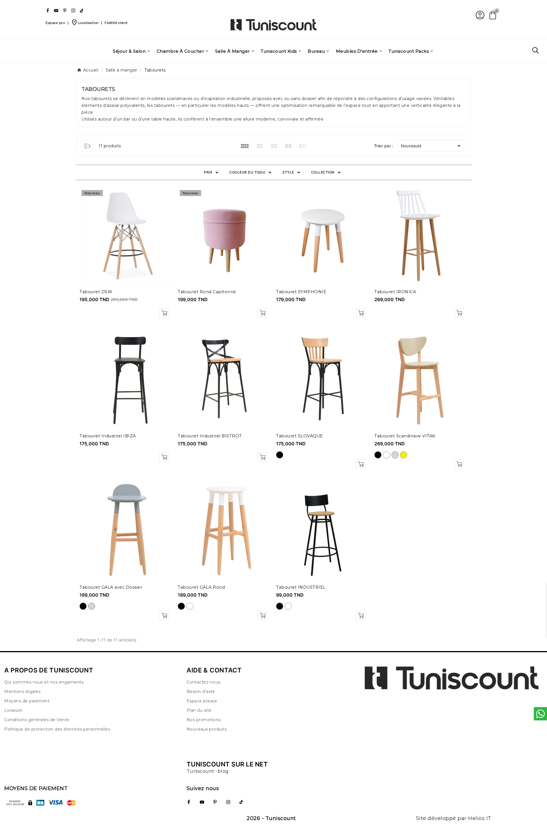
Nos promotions (204, 719)
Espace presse (202, 700)
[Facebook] (47, 10)
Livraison (13, 710)
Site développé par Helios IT (453, 818)
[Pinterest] (64, 10)
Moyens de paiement (27, 700)
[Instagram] (73, 10)
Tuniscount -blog (208, 771)
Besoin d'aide (201, 691)
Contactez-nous (204, 682)
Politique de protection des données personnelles (57, 729)
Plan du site (199, 710)
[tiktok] (81, 10)
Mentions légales (22, 691)
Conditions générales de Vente (37, 719)
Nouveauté (431, 145)
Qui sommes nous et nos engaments (43, 682)
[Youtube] (56, 10)
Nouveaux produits (207, 729)
